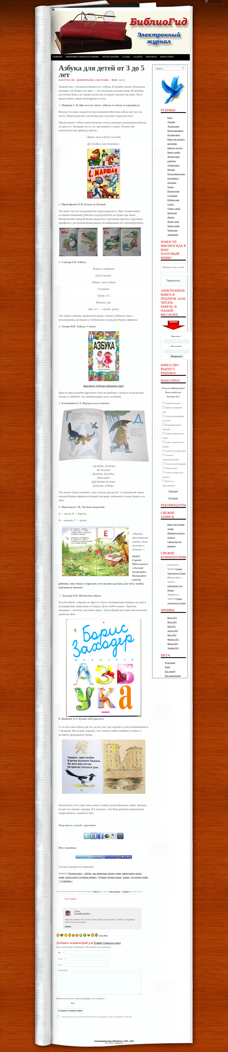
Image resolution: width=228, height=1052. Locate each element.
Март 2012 (171, 635)
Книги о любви (173, 152)
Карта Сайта (167, 57)
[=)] (58, 935)
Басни (169, 118)
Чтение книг (172, 230)
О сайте (138, 57)
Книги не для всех (175, 148)
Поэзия (170, 187)
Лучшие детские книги (110, 877)
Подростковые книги (176, 174)
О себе (126, 57)
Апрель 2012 (172, 631)
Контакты (151, 57)
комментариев (173, 676)
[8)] (62, 935)
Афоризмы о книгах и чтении (82, 57)
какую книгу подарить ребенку (81, 877)
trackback (126, 891)
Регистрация (170, 663)
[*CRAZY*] (96, 934)
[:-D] (77, 935)
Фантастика (172, 213)
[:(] (65, 935)
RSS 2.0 (96, 891)
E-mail (60, 959)
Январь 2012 (172, 644)
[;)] (69, 935)
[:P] (73, 935)
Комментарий (62, 970)
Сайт (59, 965)
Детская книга (75, 873)
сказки (126, 877)
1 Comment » (66, 881)
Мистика (171, 170)
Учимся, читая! (173, 209)
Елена (98, 943)
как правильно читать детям (107, 873)
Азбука (87, 873)
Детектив (171, 122)
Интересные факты (175, 131)
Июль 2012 (172, 618)
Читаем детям (173, 222)
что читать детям (139, 877)
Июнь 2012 (172, 622)
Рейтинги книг (173, 200)
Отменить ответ (112, 943)
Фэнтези (170, 217)
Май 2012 (171, 626)
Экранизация (172, 235)
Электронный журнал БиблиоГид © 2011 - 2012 (114, 1041)
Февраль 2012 (173, 639)
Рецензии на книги (173, 403)
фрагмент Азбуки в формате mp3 (103, 385)
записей (170, 671)
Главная (57, 57)
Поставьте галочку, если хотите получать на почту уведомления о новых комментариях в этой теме (97, 1017)
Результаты (173, 498)
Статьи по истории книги (175, 451)
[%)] (92, 935)
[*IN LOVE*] (88, 935)
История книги (173, 135)
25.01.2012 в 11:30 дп (82, 913)
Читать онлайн (110, 57)
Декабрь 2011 (173, 648)
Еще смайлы (103, 935)
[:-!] (84, 935)
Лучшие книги (173, 165)
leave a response (114, 891)
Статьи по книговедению (175, 464)
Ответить (68, 926)
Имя (59, 953)
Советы (170, 204)
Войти (167, 667)
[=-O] (80, 935)
